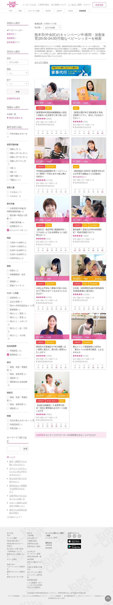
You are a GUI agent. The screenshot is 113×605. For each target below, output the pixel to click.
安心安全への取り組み (15, 548)
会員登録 (40, 434)
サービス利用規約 (13, 596)
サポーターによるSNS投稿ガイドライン (34, 596)
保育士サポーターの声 (15, 577)
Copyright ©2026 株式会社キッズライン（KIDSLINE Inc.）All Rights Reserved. (56, 593)
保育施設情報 (32, 580)
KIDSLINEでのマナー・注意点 (15, 544)
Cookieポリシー (100, 596)
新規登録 (99, 4)
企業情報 (48, 545)
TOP (10, 10)
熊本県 (48, 10)
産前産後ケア (12, 42)
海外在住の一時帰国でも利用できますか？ (18, 488)
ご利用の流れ (32, 541)
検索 (20, 10)
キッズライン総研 (33, 553)
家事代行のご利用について (16, 555)
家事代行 (11, 34)
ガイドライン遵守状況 (34, 576)
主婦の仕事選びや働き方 (34, 568)
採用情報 (48, 548)
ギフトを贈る (12, 559)
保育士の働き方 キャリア (34, 563)
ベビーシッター (16, 30)
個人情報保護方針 (69, 596)
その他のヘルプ (13, 517)
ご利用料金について (14, 551)
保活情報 (30, 559)
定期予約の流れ (33, 543)
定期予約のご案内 (33, 546)
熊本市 (59, 10)
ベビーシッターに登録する (16, 567)
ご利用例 (30, 535)
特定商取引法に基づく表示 (56, 598)
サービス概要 (12, 538)
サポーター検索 (34, 10)
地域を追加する (16, 117)
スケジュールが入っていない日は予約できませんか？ (18, 471)
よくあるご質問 (51, 537)
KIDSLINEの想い (13, 541)
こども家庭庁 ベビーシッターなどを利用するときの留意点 (34, 584)
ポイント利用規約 (55, 596)
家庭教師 (11, 38)
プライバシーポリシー (85, 596)
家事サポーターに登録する (16, 572)
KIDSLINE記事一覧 (34, 556)
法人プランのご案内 (34, 572)
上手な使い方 (32, 538)
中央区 (70, 10)
